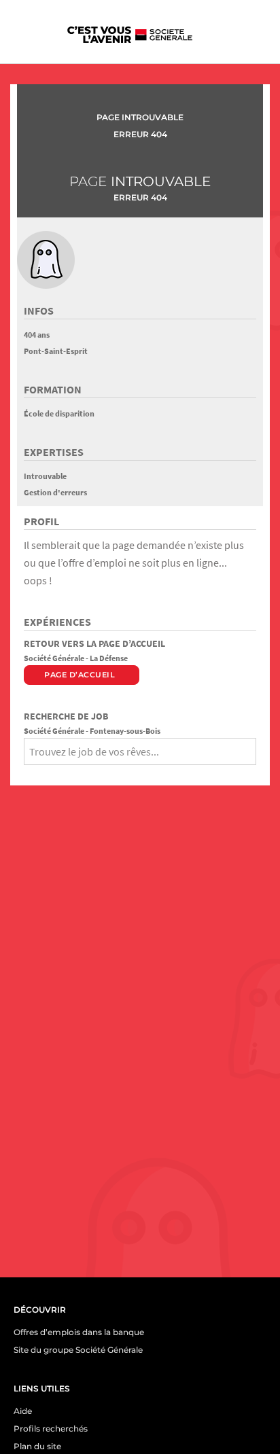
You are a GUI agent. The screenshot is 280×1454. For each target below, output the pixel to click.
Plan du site (37, 1446)
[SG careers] (130, 34)
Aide (23, 1411)
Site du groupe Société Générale (78, 1350)
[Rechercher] (28, 774)
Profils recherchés (51, 1428)
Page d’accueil (79, 674)
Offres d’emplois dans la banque (79, 1332)
